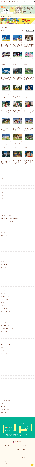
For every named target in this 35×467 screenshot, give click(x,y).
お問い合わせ (7, 461)
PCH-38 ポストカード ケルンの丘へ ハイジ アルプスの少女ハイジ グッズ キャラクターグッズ (29, 144)
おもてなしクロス (4, 226)
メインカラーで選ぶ (4, 362)
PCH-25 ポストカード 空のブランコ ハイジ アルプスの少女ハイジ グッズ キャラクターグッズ (17, 78)
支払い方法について (8, 449)
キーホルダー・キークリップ (5, 264)
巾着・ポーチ (3, 261)
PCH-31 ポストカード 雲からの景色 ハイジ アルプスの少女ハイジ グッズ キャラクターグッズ (17, 111)
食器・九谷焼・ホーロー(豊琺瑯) (6, 215)
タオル (2, 195)
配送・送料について (8, 445)
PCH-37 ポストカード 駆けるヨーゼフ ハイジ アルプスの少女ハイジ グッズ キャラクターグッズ (17, 144)
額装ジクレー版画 (4, 267)
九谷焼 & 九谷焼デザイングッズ (6, 353)
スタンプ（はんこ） (4, 331)
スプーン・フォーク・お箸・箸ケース (7, 221)
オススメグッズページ (4, 350)
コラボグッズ (3, 356)
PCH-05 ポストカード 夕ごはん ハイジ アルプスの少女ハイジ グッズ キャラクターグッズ (6, 62)
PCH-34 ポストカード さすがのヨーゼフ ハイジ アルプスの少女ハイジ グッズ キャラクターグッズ (17, 128)
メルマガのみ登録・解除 (22, 445)
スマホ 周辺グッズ (4, 322)
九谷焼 (2, 403)
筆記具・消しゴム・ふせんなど (6, 311)
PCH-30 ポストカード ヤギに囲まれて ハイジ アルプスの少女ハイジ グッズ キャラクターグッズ (6, 111)
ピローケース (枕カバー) (5, 296)
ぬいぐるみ (3, 293)
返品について (7, 447)
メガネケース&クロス (4, 198)
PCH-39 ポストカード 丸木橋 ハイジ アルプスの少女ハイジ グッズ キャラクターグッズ (6, 161)
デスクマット (3, 305)
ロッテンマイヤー (4, 388)
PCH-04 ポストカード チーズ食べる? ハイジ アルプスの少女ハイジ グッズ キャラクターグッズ (29, 45)
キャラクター (21, 1)
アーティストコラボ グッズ (5, 397)
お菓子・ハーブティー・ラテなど (6, 235)
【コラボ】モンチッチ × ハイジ (6, 359)
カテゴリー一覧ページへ (13, 1)
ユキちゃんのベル (4, 290)
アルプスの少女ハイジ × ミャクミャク (7, 406)
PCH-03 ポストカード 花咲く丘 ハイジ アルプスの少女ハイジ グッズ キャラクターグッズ (17, 45)
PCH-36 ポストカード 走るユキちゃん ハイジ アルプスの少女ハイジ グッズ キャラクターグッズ (6, 144)
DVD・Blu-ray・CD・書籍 (5, 325)
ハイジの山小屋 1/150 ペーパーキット (7, 328)
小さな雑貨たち (3, 229)
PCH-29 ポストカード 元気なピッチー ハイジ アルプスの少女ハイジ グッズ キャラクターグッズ (29, 95)
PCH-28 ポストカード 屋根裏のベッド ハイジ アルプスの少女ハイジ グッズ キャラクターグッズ (17, 95)
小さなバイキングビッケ (5, 391)
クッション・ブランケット (5, 287)
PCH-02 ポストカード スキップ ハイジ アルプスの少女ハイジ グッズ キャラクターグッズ (6, 45)
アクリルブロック (4, 308)
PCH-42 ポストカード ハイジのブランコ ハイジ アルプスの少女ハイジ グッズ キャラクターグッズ (29, 161)
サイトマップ (7, 463)
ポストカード (3, 319)
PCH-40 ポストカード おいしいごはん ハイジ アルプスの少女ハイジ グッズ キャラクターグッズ (17, 161)
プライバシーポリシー (9, 453)
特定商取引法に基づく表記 (9, 451)
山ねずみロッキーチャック (5, 394)
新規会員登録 (7, 457)
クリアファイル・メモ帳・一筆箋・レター (7, 316)
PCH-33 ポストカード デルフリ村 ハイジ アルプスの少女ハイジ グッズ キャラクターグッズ (6, 128)
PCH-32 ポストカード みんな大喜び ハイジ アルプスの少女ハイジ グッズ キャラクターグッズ (29, 111)
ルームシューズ (3, 201)
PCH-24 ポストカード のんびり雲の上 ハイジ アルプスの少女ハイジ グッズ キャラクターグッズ (6, 78)
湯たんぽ (2, 302)
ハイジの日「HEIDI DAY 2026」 (6, 400)
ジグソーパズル (3, 192)
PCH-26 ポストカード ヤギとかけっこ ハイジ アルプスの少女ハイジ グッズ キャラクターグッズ (29, 78)
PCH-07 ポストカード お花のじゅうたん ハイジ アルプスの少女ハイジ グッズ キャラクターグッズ (29, 62)
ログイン (6, 459)
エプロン (2, 204)
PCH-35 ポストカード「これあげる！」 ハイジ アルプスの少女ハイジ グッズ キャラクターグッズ (28, 128)
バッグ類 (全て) (3, 258)
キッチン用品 (3, 232)
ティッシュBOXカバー (4, 299)
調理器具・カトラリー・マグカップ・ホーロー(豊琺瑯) (9, 218)
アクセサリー (3, 189)
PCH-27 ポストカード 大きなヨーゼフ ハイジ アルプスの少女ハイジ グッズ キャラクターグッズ (6, 95)
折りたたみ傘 (3, 212)
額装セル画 (3, 270)
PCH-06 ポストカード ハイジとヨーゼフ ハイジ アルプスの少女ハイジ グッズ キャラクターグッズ (17, 62)
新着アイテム (3, 347)
